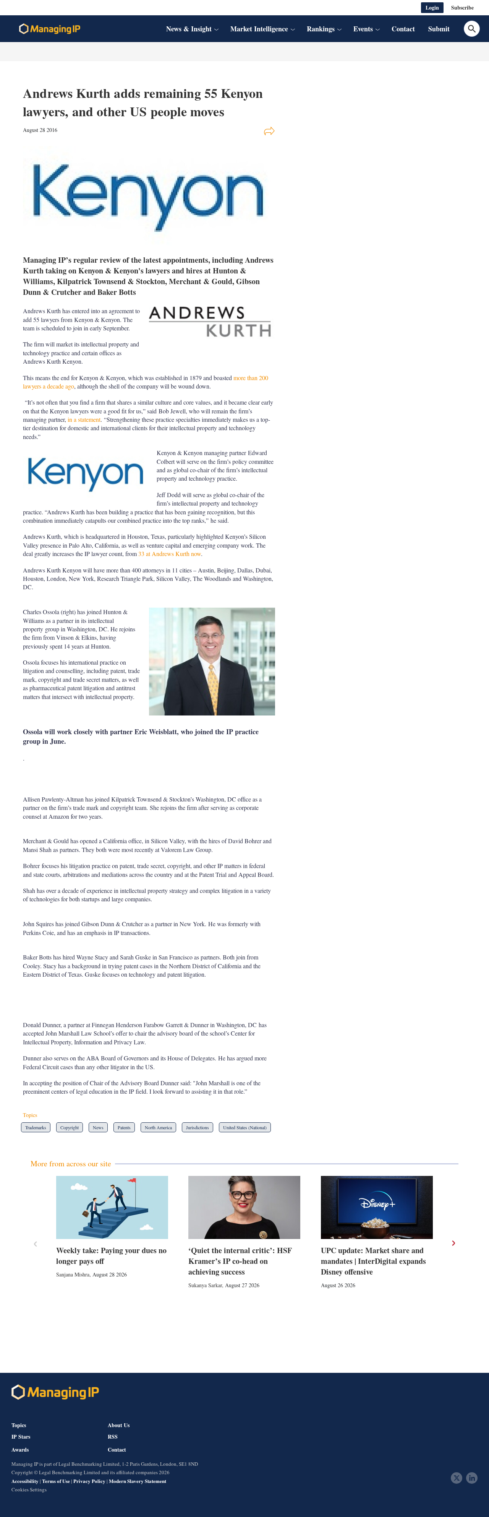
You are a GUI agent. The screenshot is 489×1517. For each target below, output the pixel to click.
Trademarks (35, 1127)
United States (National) (245, 1127)
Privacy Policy (89, 1480)
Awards (20, 1449)
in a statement (84, 419)
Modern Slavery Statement (137, 1480)
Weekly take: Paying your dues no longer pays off (111, 1256)
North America (158, 1127)
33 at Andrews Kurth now (169, 554)
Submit (439, 29)
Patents (124, 1127)
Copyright (69, 1127)
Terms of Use (56, 1480)
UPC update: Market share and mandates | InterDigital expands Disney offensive (373, 1261)
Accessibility (25, 1480)
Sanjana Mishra (72, 1274)
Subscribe (462, 7)
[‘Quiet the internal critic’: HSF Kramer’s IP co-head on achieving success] (244, 1207)
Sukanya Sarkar (205, 1285)
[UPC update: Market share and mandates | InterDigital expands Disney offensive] (377, 1207)
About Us (119, 1425)
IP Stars (20, 1436)
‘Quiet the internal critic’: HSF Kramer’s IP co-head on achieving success (240, 1261)
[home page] (49, 28)
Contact (403, 29)
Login (432, 7)
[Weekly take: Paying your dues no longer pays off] (112, 1207)
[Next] (453, 1243)
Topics (18, 1425)
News (98, 1127)
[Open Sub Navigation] (215, 29)
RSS (113, 1436)
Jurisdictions (197, 1127)
